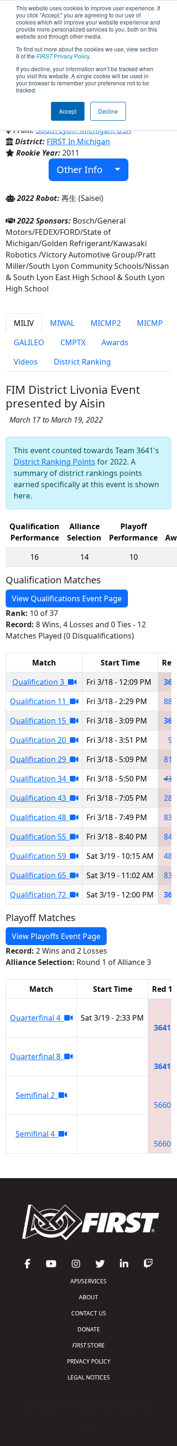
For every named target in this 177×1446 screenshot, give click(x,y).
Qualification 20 (40, 740)
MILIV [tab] (24, 323)
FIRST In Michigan (78, 141)
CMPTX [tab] (72, 342)
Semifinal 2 (37, 1095)
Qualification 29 (40, 759)
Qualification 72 (40, 894)
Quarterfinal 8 (37, 1056)
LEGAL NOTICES (88, 1377)
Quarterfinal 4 (37, 1018)
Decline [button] (108, 111)
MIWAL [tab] (62, 323)
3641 (162, 1027)
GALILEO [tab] (29, 342)
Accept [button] (67, 111)
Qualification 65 (40, 875)
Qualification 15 (40, 720)
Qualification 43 (40, 798)
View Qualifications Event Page (67, 598)
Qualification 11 (40, 701)
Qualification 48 (40, 817)
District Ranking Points (54, 462)
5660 (162, 1105)
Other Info (83, 169)
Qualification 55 (40, 836)
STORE (88, 1345)
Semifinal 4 (37, 1134)
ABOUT (88, 1297)
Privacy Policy (62, 56)
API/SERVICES (88, 1281)
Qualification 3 (40, 682)
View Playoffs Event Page (56, 936)
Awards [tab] (114, 342)
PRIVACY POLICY (88, 1361)
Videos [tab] (26, 362)
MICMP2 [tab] (106, 323)
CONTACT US (88, 1313)
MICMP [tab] (150, 323)
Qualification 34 (40, 778)
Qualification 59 (40, 856)
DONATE (88, 1329)
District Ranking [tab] (82, 362)
